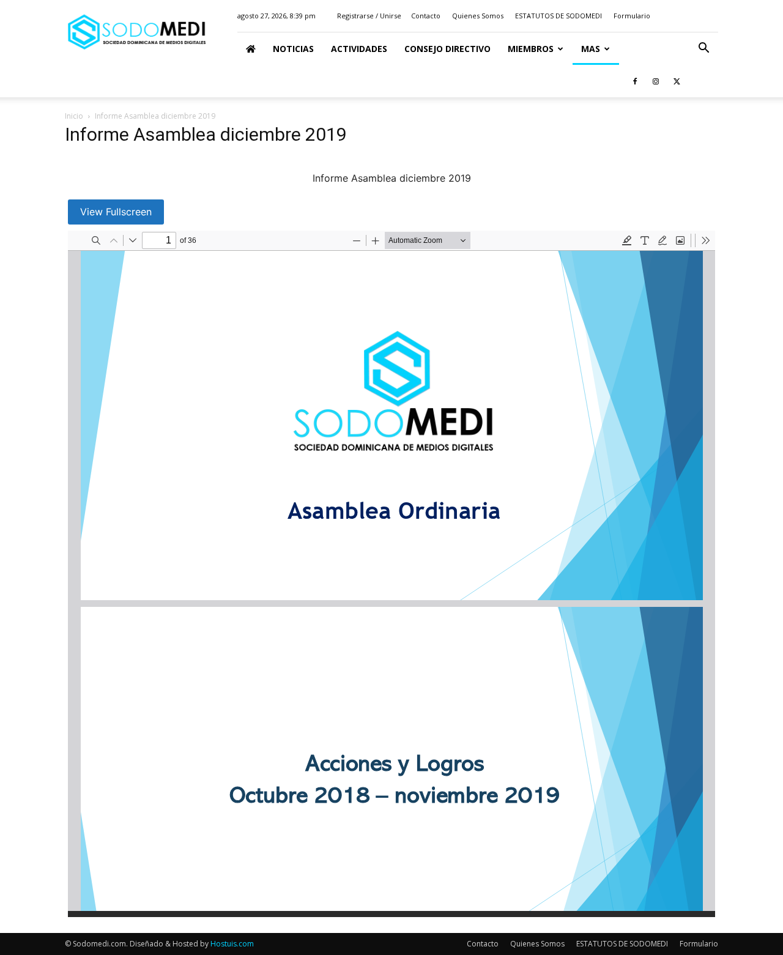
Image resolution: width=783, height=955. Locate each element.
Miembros (531, 48)
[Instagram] (656, 81)
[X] (676, 81)
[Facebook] (635, 81)
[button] (703, 49)
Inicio (74, 116)
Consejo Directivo (447, 48)
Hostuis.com (232, 943)
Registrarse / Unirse (369, 15)
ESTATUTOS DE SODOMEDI (558, 15)
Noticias (293, 48)
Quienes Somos (477, 15)
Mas (590, 48)
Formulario (632, 15)
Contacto (425, 15)
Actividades (359, 48)
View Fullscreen (116, 212)
